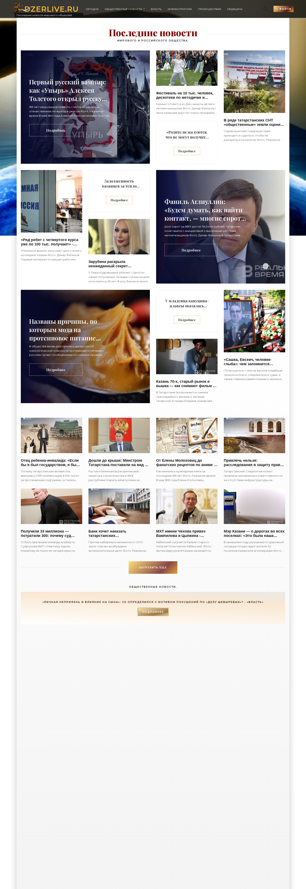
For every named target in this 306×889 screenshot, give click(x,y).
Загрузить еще (153, 567)
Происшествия (209, 9)
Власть (156, 9)
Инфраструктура (180, 9)
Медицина (235, 9)
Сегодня (92, 9)
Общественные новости (123, 9)
